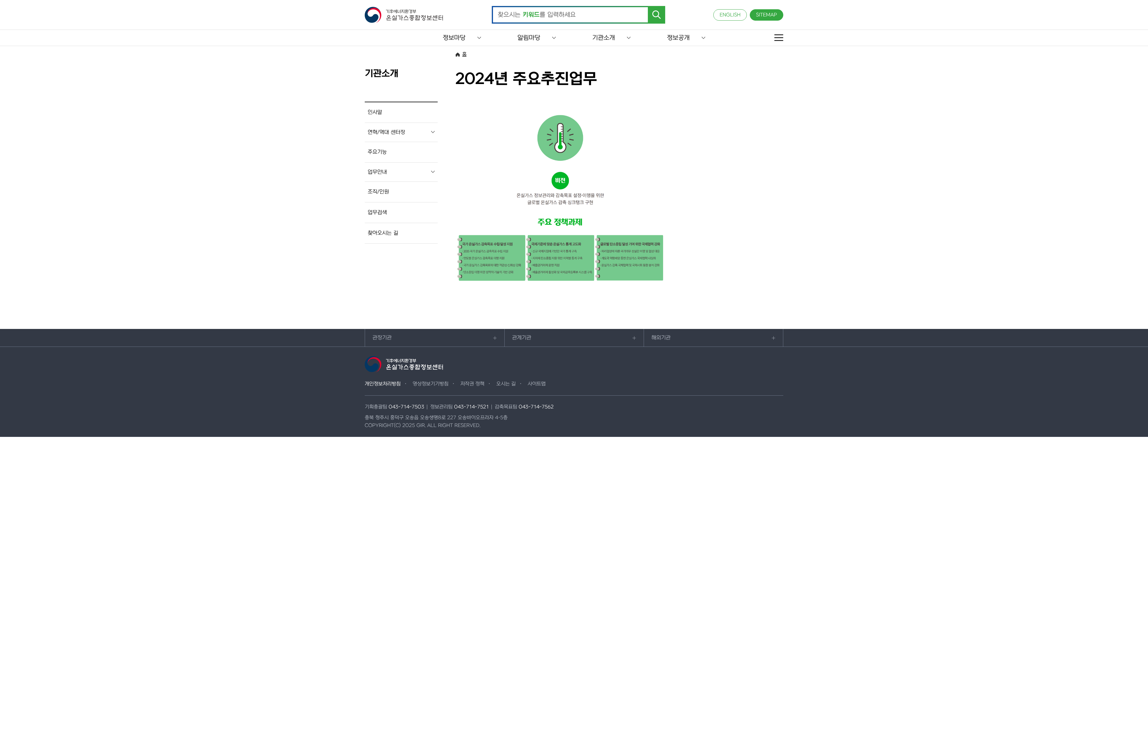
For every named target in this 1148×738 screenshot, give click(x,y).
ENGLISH (730, 15)
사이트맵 (537, 384)
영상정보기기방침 (430, 384)
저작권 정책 (472, 384)
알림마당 (528, 37)
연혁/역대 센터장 (386, 132)
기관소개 (603, 37)
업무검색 (377, 212)
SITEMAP (766, 15)
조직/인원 (378, 192)
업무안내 (377, 172)
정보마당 (454, 37)
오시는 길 (506, 384)
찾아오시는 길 (383, 233)
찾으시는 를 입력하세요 (537, 15)
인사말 (375, 112)
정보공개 (678, 37)
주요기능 (377, 152)
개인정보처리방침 (383, 384)
